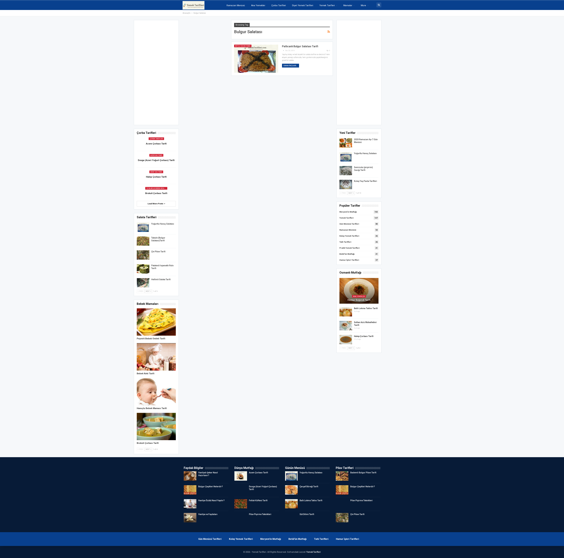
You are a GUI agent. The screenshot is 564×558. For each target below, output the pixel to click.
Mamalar (347, 5)
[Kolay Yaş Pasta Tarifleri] (345, 184)
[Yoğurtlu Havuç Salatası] (345, 156)
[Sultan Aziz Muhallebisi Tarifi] (345, 325)
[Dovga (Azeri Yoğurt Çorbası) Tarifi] (240, 490)
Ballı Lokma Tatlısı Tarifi (366, 308)
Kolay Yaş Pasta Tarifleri (365, 181)
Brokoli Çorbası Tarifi (156, 193)
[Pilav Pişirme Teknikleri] (240, 517)
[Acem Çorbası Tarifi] (240, 476)
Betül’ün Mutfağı (297, 539)
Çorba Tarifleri (278, 5)
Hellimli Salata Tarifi (161, 279)
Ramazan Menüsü (236, 5)
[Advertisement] (358, 73)
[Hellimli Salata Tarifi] (143, 283)
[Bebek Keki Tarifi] (156, 356)
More (363, 5)
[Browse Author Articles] (283, 51)
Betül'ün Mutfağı (242, 46)
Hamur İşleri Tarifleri (349, 260)
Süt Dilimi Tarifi (307, 514)
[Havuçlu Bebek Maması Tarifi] (156, 391)
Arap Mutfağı (156, 172)
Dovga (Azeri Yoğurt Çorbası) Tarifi (156, 160)
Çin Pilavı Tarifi (158, 251)
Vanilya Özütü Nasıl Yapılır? (211, 500)
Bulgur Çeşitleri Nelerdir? (210, 486)
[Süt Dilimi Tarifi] (291, 517)
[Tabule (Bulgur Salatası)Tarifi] (143, 241)
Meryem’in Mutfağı (270, 539)
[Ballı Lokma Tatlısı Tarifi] (345, 311)
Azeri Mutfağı (156, 155)
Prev (343, 193)
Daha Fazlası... (290, 66)
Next (350, 193)
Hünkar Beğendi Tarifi (359, 300)
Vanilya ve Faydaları (208, 514)
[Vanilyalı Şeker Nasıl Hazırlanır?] (190, 476)
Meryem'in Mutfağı (348, 212)
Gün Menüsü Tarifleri (349, 224)
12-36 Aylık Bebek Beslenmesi (156, 188)
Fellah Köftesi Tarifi (258, 500)
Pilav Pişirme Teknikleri (260, 514)
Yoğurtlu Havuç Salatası (365, 153)
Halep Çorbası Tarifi (364, 336)
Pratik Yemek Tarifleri (349, 248)
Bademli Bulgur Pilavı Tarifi (363, 472)
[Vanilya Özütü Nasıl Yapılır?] (190, 504)
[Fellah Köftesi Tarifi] (240, 504)
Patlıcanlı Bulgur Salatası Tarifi (300, 46)
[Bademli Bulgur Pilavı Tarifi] (342, 476)
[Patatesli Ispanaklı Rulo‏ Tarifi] (143, 269)
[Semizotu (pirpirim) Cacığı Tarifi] (345, 170)
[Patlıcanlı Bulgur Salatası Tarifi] (256, 59)
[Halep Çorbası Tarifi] (345, 339)
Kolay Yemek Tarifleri (349, 236)
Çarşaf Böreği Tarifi (309, 486)
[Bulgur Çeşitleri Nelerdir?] (190, 490)
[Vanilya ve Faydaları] (190, 517)
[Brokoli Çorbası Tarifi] (156, 426)
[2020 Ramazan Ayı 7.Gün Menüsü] (345, 142)
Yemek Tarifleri (327, 5)
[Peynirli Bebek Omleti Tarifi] (156, 322)
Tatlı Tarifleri (345, 242)
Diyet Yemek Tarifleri (302, 5)
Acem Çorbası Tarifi (156, 143)
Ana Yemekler (258, 5)
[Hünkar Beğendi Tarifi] (359, 291)
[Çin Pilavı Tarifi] (143, 255)
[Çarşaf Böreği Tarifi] (291, 490)
